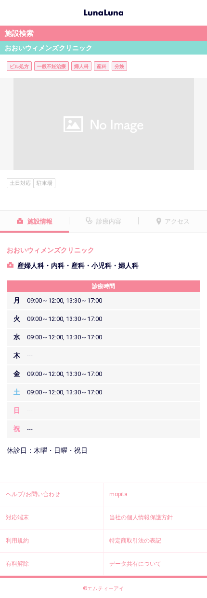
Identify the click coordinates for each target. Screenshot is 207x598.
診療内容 (108, 221)
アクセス (177, 221)
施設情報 (39, 221)
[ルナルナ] (103, 11)
